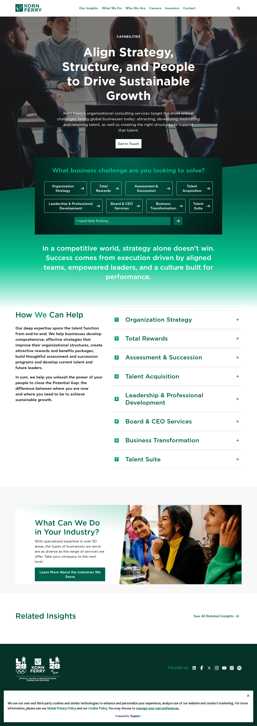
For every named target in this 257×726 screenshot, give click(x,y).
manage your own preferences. (157, 708)
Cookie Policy (97, 708)
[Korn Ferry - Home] (28, 8)
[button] (88, 8)
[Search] (177, 221)
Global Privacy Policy (61, 708)
